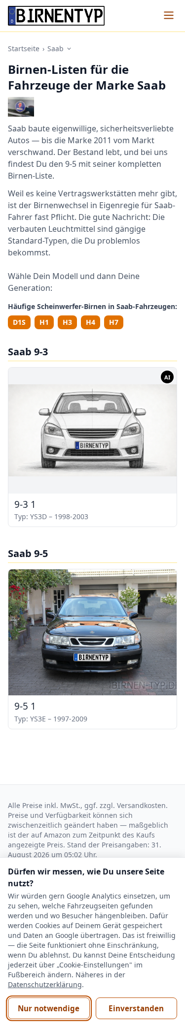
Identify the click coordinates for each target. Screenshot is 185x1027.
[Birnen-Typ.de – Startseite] (56, 16)
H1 (44, 322)
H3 (67, 322)
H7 (113, 322)
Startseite (23, 48)
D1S (19, 322)
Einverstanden (136, 1008)
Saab (55, 48)
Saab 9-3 (28, 351)
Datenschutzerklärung (45, 984)
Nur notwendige (48, 1008)
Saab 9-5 (28, 553)
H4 (90, 322)
